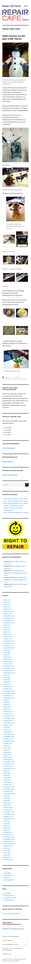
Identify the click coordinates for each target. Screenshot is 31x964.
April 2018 (7, 802)
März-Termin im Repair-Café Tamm (14, 37)
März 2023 (7, 684)
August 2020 (8, 743)
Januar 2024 (8, 664)
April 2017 (7, 827)
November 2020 (9, 736)
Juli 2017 (7, 821)
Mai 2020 (7, 750)
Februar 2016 (8, 859)
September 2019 (9, 768)
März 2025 (7, 634)
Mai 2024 (7, 654)
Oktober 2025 (8, 620)
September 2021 (9, 723)
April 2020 (7, 752)
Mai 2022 (7, 705)
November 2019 (9, 764)
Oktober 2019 (8, 766)
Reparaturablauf (7, 461)
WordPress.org (9, 900)
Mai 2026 (7, 604)
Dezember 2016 (9, 837)
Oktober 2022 (8, 695)
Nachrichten (8, 875)
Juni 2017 (7, 823)
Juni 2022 (7, 702)
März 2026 (7, 609)
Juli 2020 (7, 746)
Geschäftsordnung (8, 448)
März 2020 (7, 755)
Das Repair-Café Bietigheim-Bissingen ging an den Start (15, 573)
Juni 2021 (7, 727)
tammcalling (8, 377)
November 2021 (9, 718)
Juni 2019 (7, 773)
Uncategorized (6, 379)
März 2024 (7, 659)
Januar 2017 (8, 834)
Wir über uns (6, 954)
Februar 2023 (8, 686)
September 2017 (9, 818)
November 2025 (9, 618)
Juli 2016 (7, 848)
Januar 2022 (8, 714)
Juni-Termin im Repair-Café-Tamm (16, 501)
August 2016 (8, 846)
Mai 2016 (7, 853)
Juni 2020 (7, 748)
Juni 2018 (7, 798)
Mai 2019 (7, 775)
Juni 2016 (7, 850)
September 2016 (9, 843)
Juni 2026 (7, 602)
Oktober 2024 (8, 645)
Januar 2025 (8, 638)
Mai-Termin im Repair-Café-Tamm (16, 503)
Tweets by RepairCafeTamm (11, 913)
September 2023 (9, 673)
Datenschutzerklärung (9, 475)
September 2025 (9, 623)
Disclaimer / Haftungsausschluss (13, 928)
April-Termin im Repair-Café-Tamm (16, 512)
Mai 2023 (7, 679)
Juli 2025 (7, 625)
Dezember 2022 (9, 691)
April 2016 (7, 855)
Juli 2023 (7, 675)
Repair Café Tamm (11, 6)
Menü (26, 6)
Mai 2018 (7, 800)
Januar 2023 (8, 689)
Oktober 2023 (8, 670)
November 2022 (9, 693)
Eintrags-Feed (9, 895)
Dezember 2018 (9, 786)
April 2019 (7, 777)
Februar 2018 (8, 807)
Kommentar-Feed (10, 898)
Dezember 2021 (9, 716)
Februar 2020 (8, 757)
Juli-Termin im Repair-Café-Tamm (15, 499)
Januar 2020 (8, 759)
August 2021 (8, 725)
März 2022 (7, 709)
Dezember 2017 (9, 812)
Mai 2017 (7, 825)
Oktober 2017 (8, 816)
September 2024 (9, 648)
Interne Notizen (7, 940)
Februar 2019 (8, 782)
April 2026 (7, 607)
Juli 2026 (7, 600)
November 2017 (9, 814)
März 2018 (7, 805)
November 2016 (9, 839)
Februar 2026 (8, 611)
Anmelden (7, 893)
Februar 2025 (8, 636)
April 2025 (7, 632)
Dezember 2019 (9, 761)
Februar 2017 (8, 832)
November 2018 (9, 789)
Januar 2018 (8, 809)
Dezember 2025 (9, 616)
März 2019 (7, 780)
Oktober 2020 (8, 739)
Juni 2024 (7, 652)
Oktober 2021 (8, 720)
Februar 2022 (8, 711)
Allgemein (7, 873)
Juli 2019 (7, 771)
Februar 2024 (8, 661)
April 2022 (7, 707)
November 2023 (9, 668)
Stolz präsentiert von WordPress (10, 961)
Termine (7, 877)
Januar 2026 (8, 613)
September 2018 (9, 793)
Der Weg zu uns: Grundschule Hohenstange (12, 949)
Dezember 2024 (9, 641)
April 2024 (7, 657)
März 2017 (7, 830)
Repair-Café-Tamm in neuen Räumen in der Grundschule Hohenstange (13, 508)
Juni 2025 (7, 627)
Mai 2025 (7, 629)
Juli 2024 (7, 650)
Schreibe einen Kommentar (19, 379)
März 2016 (7, 857)
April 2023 (7, 682)
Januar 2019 (8, 784)
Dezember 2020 (9, 734)
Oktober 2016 (8, 841)
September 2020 (9, 741)
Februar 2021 (8, 732)
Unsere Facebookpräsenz (10, 936)
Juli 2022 (7, 700)
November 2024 (9, 643)
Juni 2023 (7, 677)
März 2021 (7, 730)
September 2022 (9, 698)
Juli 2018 (7, 796)
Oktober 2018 (8, 791)
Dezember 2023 (9, 666)
